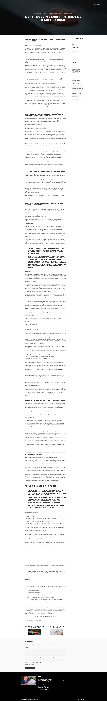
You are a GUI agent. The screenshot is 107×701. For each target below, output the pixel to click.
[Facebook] (80, 699)
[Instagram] (78, 699)
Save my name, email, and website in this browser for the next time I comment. (39, 662)
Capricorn (31, 620)
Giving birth (80, 86)
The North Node (38, 620)
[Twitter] (85, 699)
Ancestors (74, 78)
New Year (79, 93)
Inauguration (75, 88)
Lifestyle (73, 68)
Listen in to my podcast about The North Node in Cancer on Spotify (38, 148)
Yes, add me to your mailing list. (30, 664)
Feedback (74, 85)
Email (40, 657)
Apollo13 (37, 699)
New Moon (74, 93)
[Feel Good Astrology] (7, 4)
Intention (81, 88)
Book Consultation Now (45, 605)
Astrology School (75, 64)
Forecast (50, 13)
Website (54, 657)
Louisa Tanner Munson (57, 13)
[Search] (103, 4)
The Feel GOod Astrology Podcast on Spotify (45, 109)
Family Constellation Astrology (77, 65)
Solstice (80, 98)
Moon (73, 91)
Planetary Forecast (75, 70)
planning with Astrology (67, 13)
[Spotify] (83, 699)
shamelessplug (75, 96)
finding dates (80, 85)
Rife (22, 699)
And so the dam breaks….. (76, 50)
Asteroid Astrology (76, 80)
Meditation (79, 90)
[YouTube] (81, 699)
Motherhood (78, 91)
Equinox (79, 83)
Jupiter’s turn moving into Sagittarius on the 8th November (45, 65)
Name (26, 657)
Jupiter (73, 90)
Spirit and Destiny (75, 72)
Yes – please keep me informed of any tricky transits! (45, 616)
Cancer (26, 620)
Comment (27, 647)
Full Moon (74, 86)
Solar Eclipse (75, 98)
